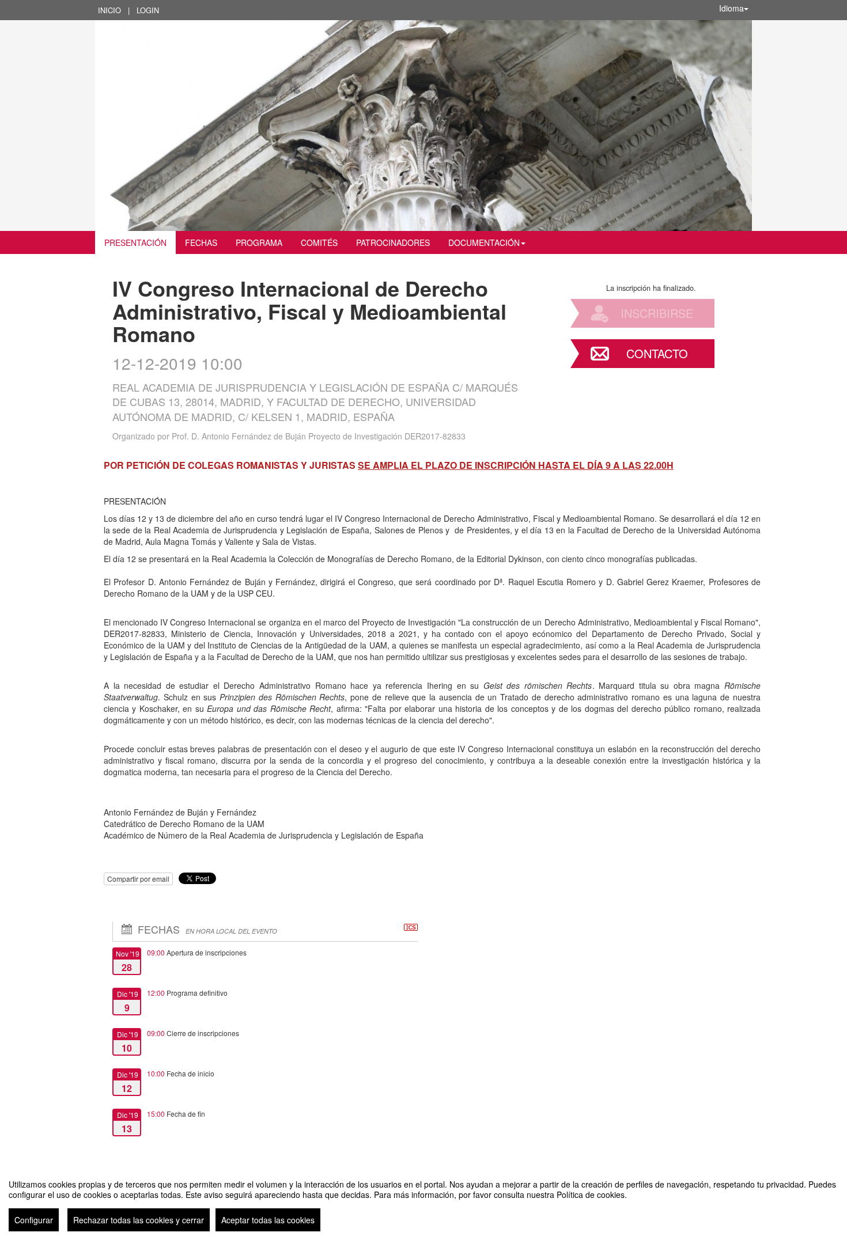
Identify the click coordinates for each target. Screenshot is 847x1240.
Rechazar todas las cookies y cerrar (138, 1220)
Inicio (109, 10)
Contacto (657, 353)
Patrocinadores (393, 242)
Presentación (135, 242)
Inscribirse (657, 313)
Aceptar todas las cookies (268, 1220)
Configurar (33, 1220)
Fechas (201, 242)
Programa (259, 242)
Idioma (731, 8)
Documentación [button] (484, 242)
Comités (319, 242)
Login (148, 10)
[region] (423, 1201)
